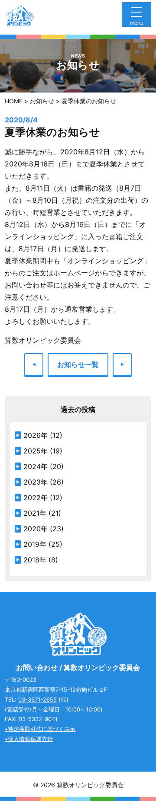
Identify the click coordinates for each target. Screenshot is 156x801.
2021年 (34, 513)
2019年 (34, 544)
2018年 (34, 559)
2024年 (35, 466)
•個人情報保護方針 (29, 738)
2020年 (35, 528)
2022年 (35, 497)
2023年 (35, 482)
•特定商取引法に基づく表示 (40, 728)
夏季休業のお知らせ (89, 101)
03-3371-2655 (37, 699)
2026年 (35, 435)
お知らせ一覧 (78, 364)
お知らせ (42, 101)
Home (14, 101)
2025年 (35, 451)
